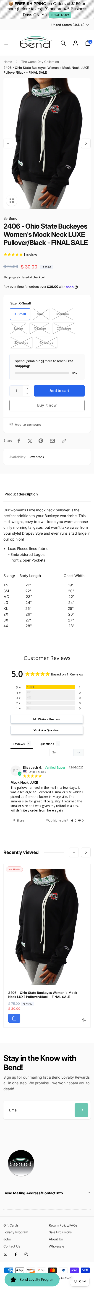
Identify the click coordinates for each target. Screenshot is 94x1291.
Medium (62, 314)
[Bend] (21, 1180)
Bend (10, 218)
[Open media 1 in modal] (47, 143)
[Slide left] (8, 143)
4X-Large (46, 342)
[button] (6, 43)
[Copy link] (64, 440)
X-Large (40, 328)
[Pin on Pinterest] (41, 440)
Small (41, 314)
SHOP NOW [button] (60, 15)
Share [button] (20, 820)
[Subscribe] (81, 1110)
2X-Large (64, 328)
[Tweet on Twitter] (30, 440)
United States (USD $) (67, 25)
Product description (21, 494)
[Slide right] (86, 143)
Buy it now (47, 405)
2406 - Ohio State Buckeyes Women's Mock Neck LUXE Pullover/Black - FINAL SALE (42, 995)
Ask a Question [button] (49, 730)
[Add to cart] (14, 1018)
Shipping (9, 277)
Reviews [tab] (19, 744)
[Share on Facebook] (19, 440)
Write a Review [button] (49, 719)
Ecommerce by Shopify (60, 1278)
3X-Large (21, 342)
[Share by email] (52, 441)
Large (18, 328)
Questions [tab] (47, 744)
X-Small (20, 314)
